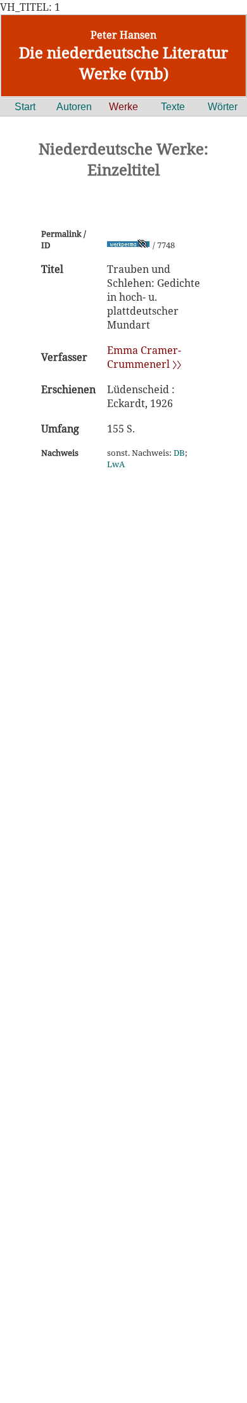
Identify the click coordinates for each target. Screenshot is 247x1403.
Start (25, 106)
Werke (123, 106)
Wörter (223, 106)
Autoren (74, 106)
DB (179, 452)
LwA (116, 464)
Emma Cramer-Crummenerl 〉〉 (144, 357)
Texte (173, 106)
